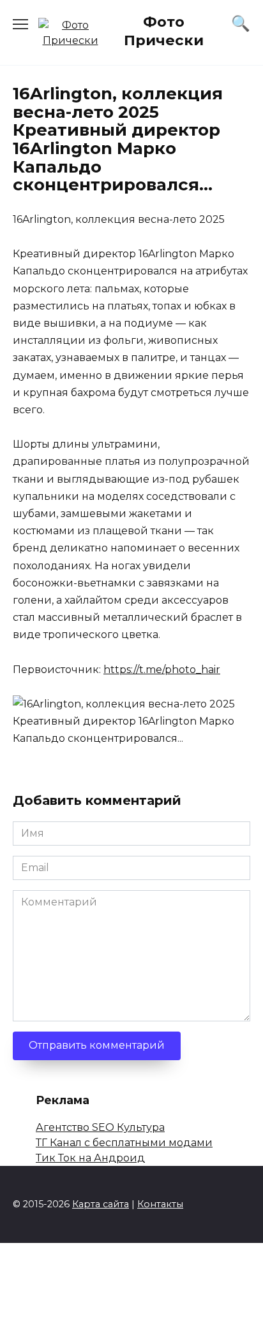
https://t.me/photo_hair (161, 670)
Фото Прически (164, 31)
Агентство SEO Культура (100, 1127)
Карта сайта (100, 1204)
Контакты (160, 1204)
